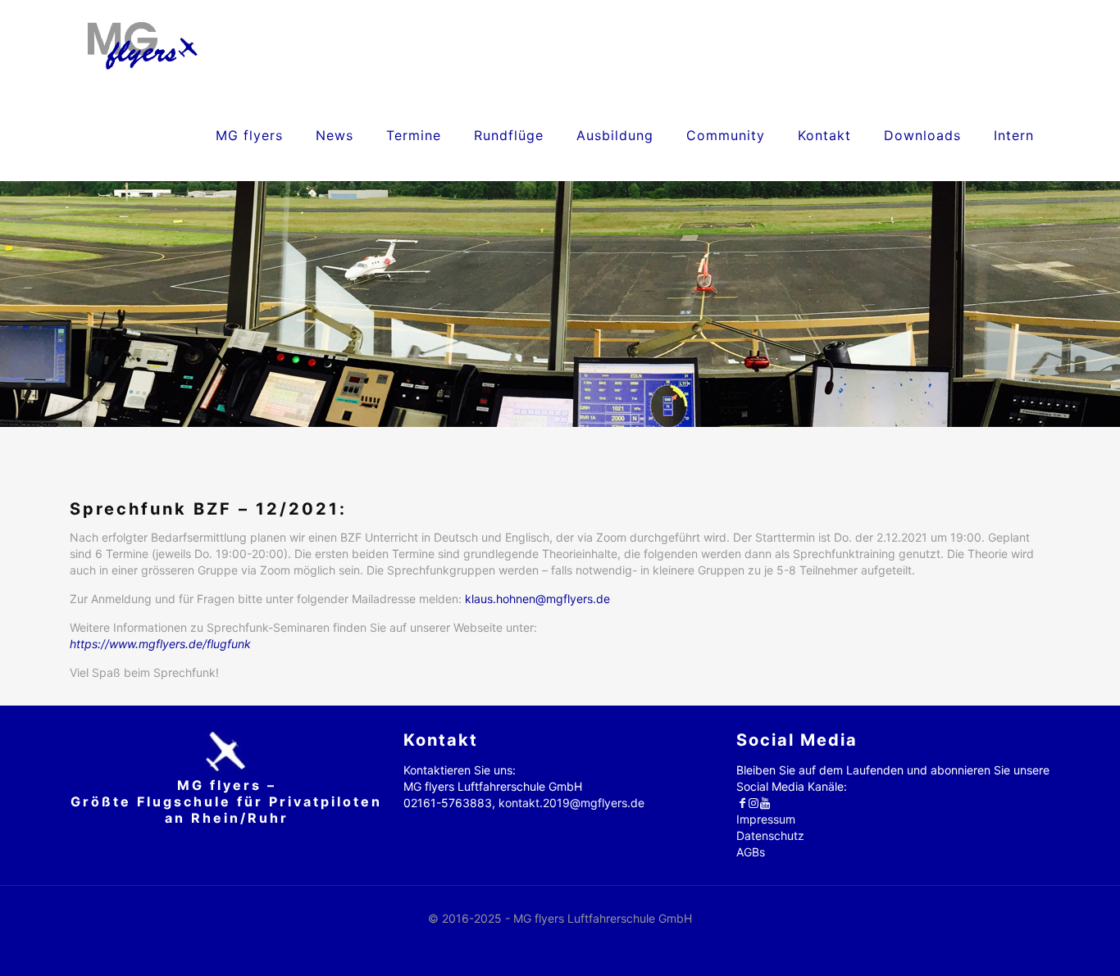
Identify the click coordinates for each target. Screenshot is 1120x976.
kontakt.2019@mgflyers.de (571, 803)
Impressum (765, 819)
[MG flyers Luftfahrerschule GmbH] (142, 45)
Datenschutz (770, 835)
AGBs (750, 852)
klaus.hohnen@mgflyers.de (537, 599)
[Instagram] (753, 803)
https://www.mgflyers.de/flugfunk (160, 644)
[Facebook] (742, 803)
